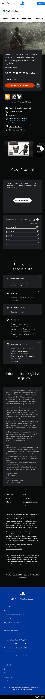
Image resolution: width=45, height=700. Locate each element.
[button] (17, 120)
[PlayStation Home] (23, 3)
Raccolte (15, 19)
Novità (5, 19)
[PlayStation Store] (11, 11)
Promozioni (26, 19)
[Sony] (39, 699)
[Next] (42, 149)
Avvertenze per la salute (14, 549)
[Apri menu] (2, 3)
